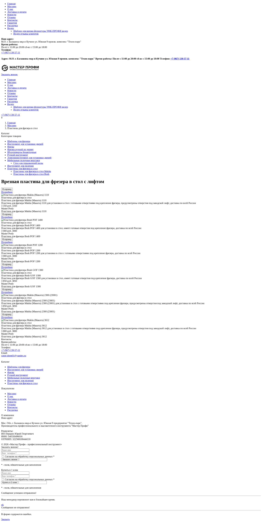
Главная (11, 3)
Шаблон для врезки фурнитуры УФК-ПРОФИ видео (40, 31)
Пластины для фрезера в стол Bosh (31, 174)
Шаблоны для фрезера (18, 141)
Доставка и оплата (16, 12)
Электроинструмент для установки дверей (29, 157)
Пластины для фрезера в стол (22, 168)
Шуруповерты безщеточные (21, 152)
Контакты (12, 20)
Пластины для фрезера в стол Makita (32, 171)
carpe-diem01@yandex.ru (13, 355)
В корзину (7, 189)
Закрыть (5, 519)
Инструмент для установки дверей (25, 144)
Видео (10, 28)
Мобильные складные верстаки (23, 160)
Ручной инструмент (17, 155)
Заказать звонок (9, 74)
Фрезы (10, 146)
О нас (10, 9)
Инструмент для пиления (20, 166)
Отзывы (11, 17)
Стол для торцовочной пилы (28, 163)
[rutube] (2, 56)
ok (2, 504)
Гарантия (12, 23)
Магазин (11, 6)
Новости (11, 14)
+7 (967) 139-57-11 (10, 52)
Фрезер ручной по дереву (20, 149)
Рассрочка (12, 25)
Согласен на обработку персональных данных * (29, 456)
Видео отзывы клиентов (26, 33)
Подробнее (7, 192)
